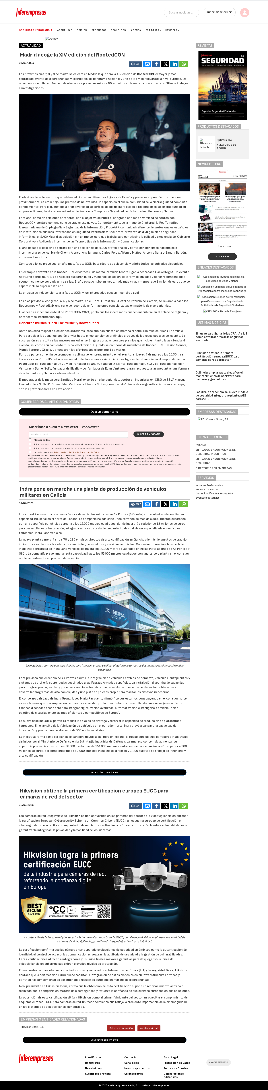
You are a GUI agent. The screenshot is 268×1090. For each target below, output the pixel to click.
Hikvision (74, 816)
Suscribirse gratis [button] (220, 12)
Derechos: (129, 461)
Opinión (82, 30)
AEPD (57, 467)
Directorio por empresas (214, 468)
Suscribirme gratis (148, 434)
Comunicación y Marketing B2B (214, 493)
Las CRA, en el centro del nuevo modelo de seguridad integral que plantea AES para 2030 (222, 395)
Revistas (171, 30)
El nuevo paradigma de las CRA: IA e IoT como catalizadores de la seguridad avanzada (221, 337)
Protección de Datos (177, 1063)
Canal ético (131, 1063)
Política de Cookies (176, 1068)
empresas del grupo (87, 461)
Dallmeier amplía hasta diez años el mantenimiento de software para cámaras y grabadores (219, 376)
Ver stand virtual (149, 1028)
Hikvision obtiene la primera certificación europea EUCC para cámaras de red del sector (218, 356)
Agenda (136, 30)
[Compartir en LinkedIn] (174, 64)
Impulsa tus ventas (207, 489)
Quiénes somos (133, 1074)
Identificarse (93, 1057)
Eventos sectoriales (208, 498)
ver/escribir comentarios (104, 772)
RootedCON (145, 74)
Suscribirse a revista (98, 1074)
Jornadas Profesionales (209, 485)
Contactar (131, 1057)
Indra (23, 514)
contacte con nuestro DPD (103, 464)
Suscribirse (222, 256)
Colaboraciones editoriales (174, 1075)
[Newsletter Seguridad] (222, 206)
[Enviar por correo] (147, 64)
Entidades (152, 30)
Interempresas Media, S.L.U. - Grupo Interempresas (139, 1085)
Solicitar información (121, 1028)
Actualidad (64, 30)
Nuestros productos (136, 1068)
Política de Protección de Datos (84, 452)
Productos (99, 30)
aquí (136, 293)
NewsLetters (93, 1068)
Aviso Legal (59, 452)
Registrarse (92, 1063)
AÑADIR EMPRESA (218, 1062)
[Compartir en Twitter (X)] (165, 64)
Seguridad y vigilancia (35, 30)
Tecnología (119, 30)
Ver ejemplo (90, 427)
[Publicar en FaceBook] (156, 64)
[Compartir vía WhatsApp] (183, 64)
